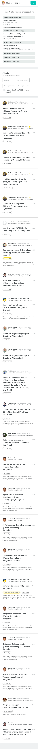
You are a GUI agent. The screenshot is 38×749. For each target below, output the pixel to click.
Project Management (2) (10, 45)
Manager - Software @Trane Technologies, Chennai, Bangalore (15, 677)
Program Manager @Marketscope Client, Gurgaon (16, 706)
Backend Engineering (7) (10, 20)
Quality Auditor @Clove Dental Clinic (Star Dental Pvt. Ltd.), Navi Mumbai (16, 412)
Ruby (16, 22)
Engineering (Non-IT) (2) (11, 53)
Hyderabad (30, 104)
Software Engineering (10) (12, 18)
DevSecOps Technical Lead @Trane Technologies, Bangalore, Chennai (15, 558)
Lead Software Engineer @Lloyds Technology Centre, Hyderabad (15, 206)
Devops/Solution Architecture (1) (12, 27)
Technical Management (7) (12, 42)
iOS (21, 49)
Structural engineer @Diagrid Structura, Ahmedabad (16, 356)
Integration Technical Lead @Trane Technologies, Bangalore (14, 467)
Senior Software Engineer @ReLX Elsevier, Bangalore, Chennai (15, 307)
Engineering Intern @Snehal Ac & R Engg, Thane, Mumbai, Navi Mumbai (17, 252)
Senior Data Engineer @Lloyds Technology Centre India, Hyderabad (16, 135)
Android (17, 49)
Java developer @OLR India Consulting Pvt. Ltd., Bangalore (16, 229)
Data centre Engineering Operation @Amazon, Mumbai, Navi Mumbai (16, 442)
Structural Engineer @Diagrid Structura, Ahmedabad (16, 334)
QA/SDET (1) (7, 25)
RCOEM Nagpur (13, 3)
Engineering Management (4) (11, 48)
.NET (12, 22)
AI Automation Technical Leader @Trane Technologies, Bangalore (17, 527)
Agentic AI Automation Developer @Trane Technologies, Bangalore (13, 497)
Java (4, 22)
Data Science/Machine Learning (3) (13, 36)
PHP (8, 49)
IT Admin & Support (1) (11, 57)
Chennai (19, 460)
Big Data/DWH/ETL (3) (10, 39)
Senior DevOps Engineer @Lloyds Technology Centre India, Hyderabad (15, 111)
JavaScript (25, 49)
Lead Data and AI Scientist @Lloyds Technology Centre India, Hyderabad (15, 182)
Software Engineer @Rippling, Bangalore (16, 587)
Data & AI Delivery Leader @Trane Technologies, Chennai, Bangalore (16, 646)
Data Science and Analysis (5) (13, 31)
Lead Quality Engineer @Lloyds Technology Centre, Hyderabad (16, 158)
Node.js (8, 22)
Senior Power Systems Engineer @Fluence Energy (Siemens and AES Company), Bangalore (17, 732)
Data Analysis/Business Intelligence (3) (14, 34)
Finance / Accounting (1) (11, 61)
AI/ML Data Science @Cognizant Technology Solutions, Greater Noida (13, 283)
